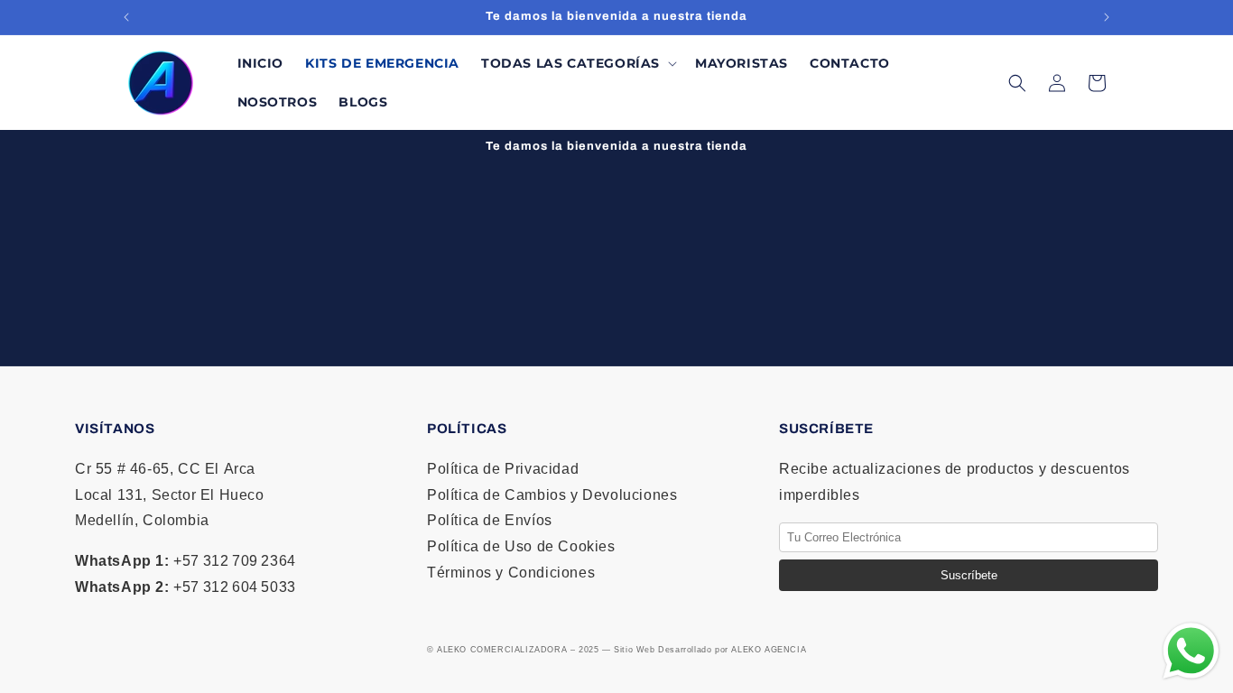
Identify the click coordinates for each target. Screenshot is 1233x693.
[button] (577, 63)
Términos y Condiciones (511, 572)
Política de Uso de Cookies (521, 546)
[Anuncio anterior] (126, 17)
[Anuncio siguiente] (1106, 17)
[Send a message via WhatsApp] (1191, 651)
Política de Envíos (489, 520)
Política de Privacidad (503, 468)
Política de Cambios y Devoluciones (552, 495)
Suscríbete (969, 575)
